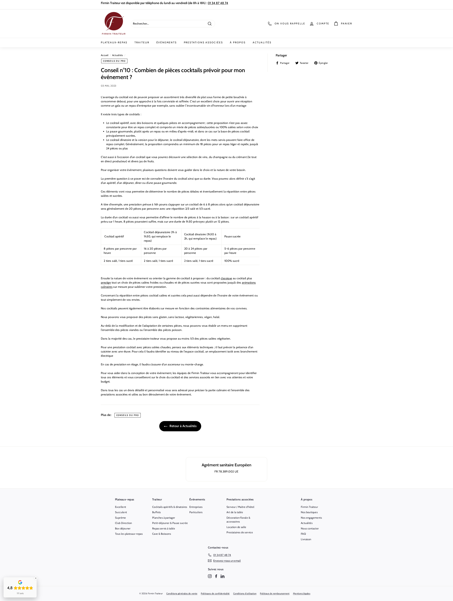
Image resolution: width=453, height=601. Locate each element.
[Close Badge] (36, 578)
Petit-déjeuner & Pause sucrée (170, 523)
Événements (166, 42)
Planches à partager (163, 517)
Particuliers (196, 512)
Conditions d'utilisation (245, 593)
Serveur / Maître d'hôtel (240, 507)
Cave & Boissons (161, 533)
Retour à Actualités (183, 426)
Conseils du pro (114, 61)
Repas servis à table (163, 528)
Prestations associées (203, 42)
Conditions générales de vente (181, 593)
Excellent (120, 507)
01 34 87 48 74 (218, 3)
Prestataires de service (239, 532)
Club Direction (123, 523)
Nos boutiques (309, 512)
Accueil (104, 55)
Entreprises (195, 507)
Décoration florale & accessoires (238, 519)
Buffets (156, 512)
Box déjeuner (123, 528)
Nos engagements (311, 517)
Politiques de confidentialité (215, 593)
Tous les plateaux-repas (129, 533)
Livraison (306, 539)
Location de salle (236, 527)
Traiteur (141, 42)
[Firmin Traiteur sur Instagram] (210, 576)
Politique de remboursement (274, 593)
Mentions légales (301, 593)
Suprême (120, 517)
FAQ (303, 533)
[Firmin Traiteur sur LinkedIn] (222, 576)
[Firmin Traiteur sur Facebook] (216, 576)
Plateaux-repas (114, 42)
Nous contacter (310, 528)
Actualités (262, 42)
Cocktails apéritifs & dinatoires (169, 507)
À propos (237, 42)
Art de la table (234, 512)
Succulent (121, 512)
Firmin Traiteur (309, 507)
